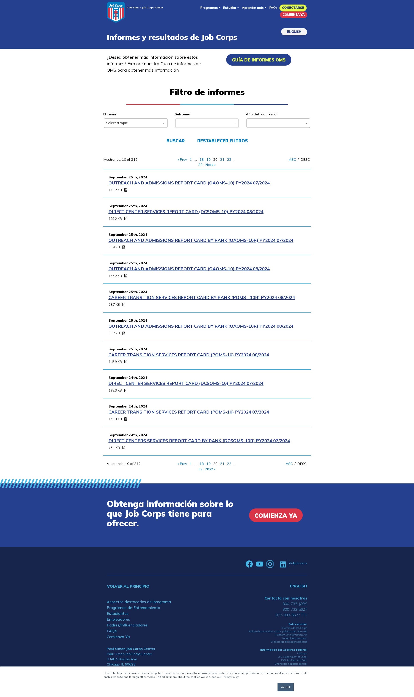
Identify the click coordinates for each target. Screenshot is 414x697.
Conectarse (293, 8)
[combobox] (136, 123)
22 (229, 159)
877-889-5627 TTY (291, 615)
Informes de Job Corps (294, 627)
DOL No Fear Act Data (294, 660)
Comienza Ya (293, 15)
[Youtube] (259, 564)
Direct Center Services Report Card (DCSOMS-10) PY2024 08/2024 (185, 211)
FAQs (273, 8)
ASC (292, 159)
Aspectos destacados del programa (139, 601)
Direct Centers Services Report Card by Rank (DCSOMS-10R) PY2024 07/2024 (199, 440)
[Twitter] (277, 564)
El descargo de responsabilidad (289, 641)
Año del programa (261, 114)
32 (200, 164)
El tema (109, 114)
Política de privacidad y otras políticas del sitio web (278, 631)
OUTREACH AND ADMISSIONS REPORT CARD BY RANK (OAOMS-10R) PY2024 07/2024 (200, 240)
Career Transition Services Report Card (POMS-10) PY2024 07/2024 (188, 412)
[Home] (116, 12)
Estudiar (229, 8)
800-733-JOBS (295, 603)
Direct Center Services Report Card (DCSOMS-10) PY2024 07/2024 (185, 383)
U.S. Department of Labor (292, 656)
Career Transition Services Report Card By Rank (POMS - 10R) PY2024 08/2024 (201, 297)
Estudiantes (118, 613)
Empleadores (118, 619)
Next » (210, 164)
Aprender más (253, 8)
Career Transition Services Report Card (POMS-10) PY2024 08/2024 (188, 354)
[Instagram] (270, 564)
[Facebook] (249, 564)
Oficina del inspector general (290, 663)
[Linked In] (283, 564)
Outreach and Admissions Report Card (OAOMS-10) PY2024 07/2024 (189, 183)
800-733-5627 (295, 609)
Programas (209, 8)
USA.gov (302, 653)
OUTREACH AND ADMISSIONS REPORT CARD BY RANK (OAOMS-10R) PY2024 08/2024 (200, 326)
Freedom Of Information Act (291, 634)
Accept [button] (285, 687)
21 (222, 159)
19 (208, 159)
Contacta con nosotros (286, 598)
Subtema (182, 114)
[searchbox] (249, 122)
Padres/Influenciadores (127, 625)
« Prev (182, 159)
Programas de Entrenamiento (133, 607)
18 (201, 159)
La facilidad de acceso (294, 638)
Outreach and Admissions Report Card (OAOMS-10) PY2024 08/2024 (189, 268)
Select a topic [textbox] (117, 123)
